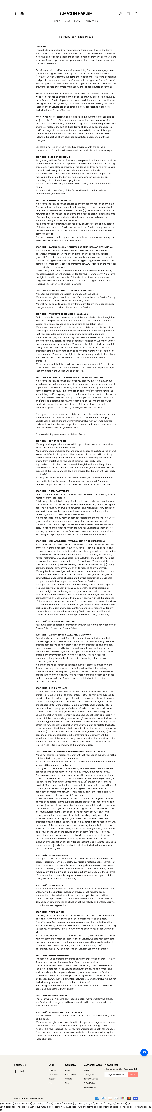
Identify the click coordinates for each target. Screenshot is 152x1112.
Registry (52, 1079)
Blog (77, 21)
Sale (50, 1083)
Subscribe (133, 1075)
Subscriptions (70, 1074)
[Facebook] (15, 13)
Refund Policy (89, 1083)
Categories (53, 1074)
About (67, 1070)
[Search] (136, 13)
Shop (67, 21)
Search (86, 1070)
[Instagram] (22, 13)
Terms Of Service (91, 1079)
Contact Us (91, 21)
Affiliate (68, 1079)
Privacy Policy (89, 1074)
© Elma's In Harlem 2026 (32, 1098)
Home (57, 21)
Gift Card (52, 1070)
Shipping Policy (90, 1087)
